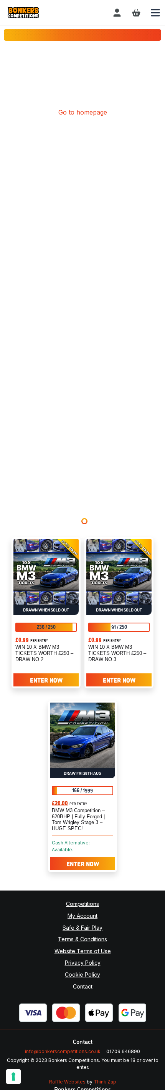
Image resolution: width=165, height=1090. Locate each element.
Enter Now (46, 680)
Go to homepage (82, 112)
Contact (82, 986)
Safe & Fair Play (82, 927)
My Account (82, 915)
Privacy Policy (83, 962)
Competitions (82, 904)
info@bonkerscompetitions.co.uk (63, 1051)
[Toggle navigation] (155, 12)
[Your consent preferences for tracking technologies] (13, 1076)
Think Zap (105, 1082)
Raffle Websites (67, 1082)
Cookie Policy (82, 974)
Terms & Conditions (82, 939)
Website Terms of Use (82, 951)
